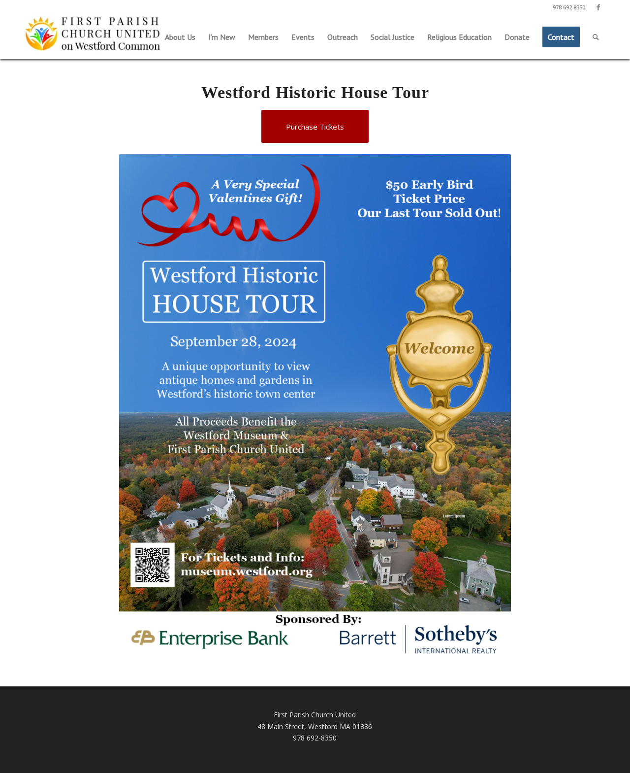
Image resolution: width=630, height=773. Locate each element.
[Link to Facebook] (598, 7)
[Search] (595, 37)
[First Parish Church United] (93, 34)
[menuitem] (180, 37)
